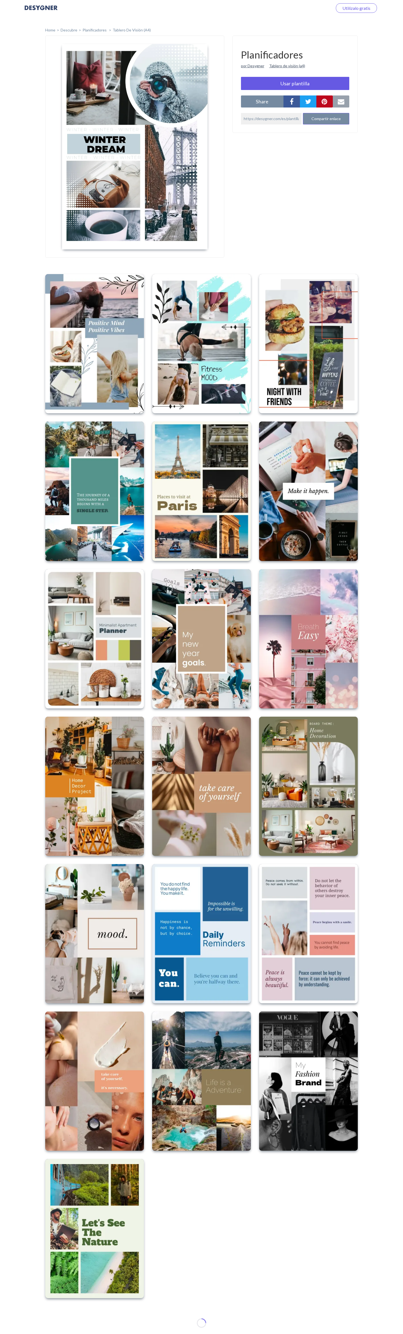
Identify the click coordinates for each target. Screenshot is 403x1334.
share (262, 101)
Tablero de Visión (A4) (132, 30)
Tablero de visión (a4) (287, 65)
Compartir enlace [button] (326, 118)
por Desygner (252, 65)
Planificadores (95, 30)
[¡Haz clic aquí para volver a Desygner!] (41, 11)
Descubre (69, 30)
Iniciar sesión (313, 8)
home (50, 30)
